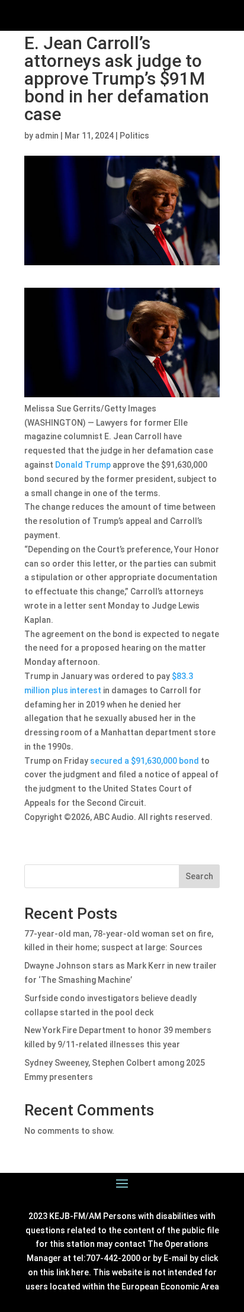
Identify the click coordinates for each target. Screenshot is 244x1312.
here (80, 1272)
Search (199, 876)
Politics (134, 135)
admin (47, 135)
